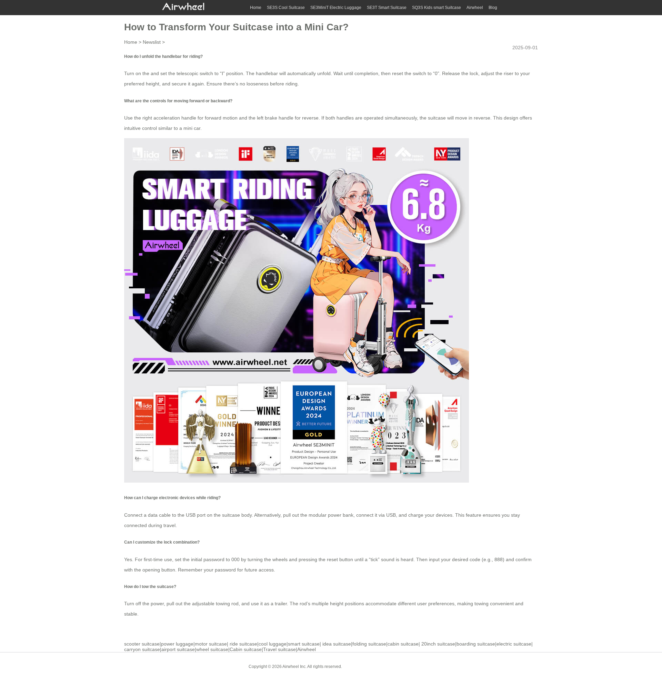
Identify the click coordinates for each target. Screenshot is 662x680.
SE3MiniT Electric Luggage (335, 7)
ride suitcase (243, 644)
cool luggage (273, 644)
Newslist (152, 42)
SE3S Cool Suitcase (286, 7)
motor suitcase (211, 644)
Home (255, 7)
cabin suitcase (403, 644)
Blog (493, 7)
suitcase (437, 118)
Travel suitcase (279, 649)
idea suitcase (336, 644)
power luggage (177, 644)
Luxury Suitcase (396, 666)
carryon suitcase (142, 649)
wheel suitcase (212, 649)
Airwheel (475, 7)
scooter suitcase (142, 644)
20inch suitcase (438, 644)
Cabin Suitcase (361, 666)
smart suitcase (304, 644)
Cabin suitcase (246, 649)
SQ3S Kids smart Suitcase (436, 7)
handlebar (267, 73)
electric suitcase (513, 644)
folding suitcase (369, 644)
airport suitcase (178, 649)
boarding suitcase (476, 644)
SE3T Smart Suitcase (387, 7)
